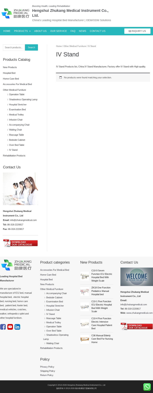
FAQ (73, 31)
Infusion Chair (16, 119)
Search (31, 47)
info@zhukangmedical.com (23, 220)
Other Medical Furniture (14, 90)
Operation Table (16, 94)
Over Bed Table (16, 145)
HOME (6, 31)
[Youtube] (10, 326)
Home (59, 46)
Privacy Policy (47, 366)
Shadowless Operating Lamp (23, 99)
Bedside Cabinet (17, 140)
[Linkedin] (17, 326)
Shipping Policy (47, 371)
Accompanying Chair (19, 124)
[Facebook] (3, 326)
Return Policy (46, 375)
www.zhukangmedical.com (139, 313)
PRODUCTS (21, 31)
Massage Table (16, 134)
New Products (10, 67)
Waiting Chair (15, 129)
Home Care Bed (11, 78)
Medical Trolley (16, 114)
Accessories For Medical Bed (17, 84)
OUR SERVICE (58, 31)
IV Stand (13, 150)
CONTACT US (97, 31)
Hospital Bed (9, 73)
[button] (22, 31)
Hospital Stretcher (18, 104)
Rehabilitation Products (14, 155)
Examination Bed (17, 109)
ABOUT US (40, 31)
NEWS (82, 31)
